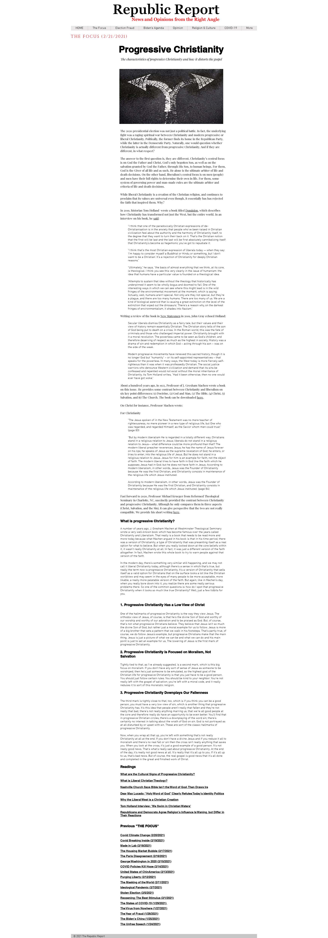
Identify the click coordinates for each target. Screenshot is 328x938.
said (155, 218)
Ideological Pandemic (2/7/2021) (141, 887)
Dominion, (192, 210)
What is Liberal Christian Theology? (143, 780)
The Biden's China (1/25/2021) (139, 918)
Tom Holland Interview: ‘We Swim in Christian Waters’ (155, 806)
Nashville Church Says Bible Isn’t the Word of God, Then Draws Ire (164, 787)
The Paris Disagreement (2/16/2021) (143, 856)
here (200, 397)
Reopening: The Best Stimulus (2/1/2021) (147, 897)
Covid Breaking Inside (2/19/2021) (142, 840)
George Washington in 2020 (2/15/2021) (145, 861)
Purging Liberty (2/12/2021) (138, 877)
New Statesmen (170, 316)
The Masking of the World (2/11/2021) (144, 882)
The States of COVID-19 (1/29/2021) (143, 903)
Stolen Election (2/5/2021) (137, 892)
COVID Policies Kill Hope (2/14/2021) (144, 866)
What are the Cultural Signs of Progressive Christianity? (157, 774)
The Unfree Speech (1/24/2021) (140, 924)
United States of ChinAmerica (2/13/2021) (147, 871)
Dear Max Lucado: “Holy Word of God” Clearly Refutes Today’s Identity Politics (172, 793)
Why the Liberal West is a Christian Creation (149, 799)
